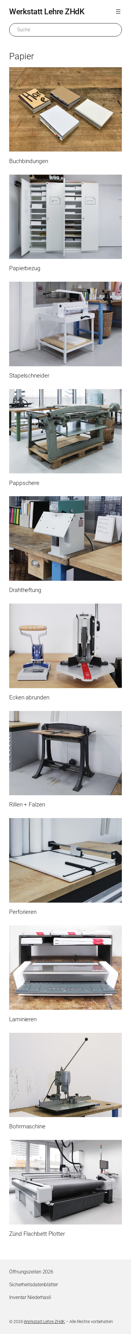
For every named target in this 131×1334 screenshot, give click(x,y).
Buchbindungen (28, 161)
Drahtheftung (25, 590)
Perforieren (23, 912)
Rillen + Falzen (27, 804)
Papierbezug (25, 268)
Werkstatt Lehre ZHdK (46, 11)
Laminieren (23, 1019)
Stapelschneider (29, 375)
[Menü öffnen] (118, 11)
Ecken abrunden (29, 697)
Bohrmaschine (27, 1126)
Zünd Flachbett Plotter (37, 1234)
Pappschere (24, 483)
